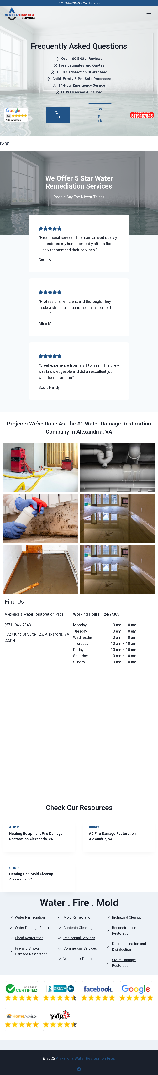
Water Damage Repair (32, 928)
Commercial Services (80, 948)
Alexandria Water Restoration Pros (86, 1058)
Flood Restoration (29, 938)
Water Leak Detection (80, 959)
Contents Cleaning (77, 928)
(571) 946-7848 (18, 625)
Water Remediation (30, 917)
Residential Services (79, 938)
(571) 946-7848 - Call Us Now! (79, 3)
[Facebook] (79, 1069)
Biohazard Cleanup (127, 917)
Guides (14, 827)
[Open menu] (148, 13)
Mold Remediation (77, 917)
